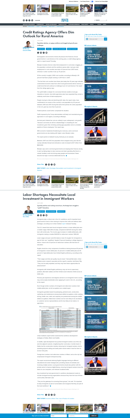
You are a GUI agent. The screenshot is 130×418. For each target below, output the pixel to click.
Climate (38, 26)
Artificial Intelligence (29, 24)
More (104, 24)
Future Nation (31, 26)
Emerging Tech (63, 24)
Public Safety (84, 24)
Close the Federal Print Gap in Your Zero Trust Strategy (94, 140)
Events (99, 24)
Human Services (60, 26)
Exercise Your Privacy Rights (101, 1)
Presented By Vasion (90, 142)
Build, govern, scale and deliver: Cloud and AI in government (95, 121)
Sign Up (94, 416)
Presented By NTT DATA (90, 124)
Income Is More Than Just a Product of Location (60, 398)
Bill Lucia (27, 48)
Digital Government (51, 24)
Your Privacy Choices (85, 1)
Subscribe (37, 20)
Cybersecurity (40, 24)
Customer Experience (74, 24)
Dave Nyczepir (28, 215)
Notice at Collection (73, 1)
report (64, 224)
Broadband (44, 26)
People (92, 24)
